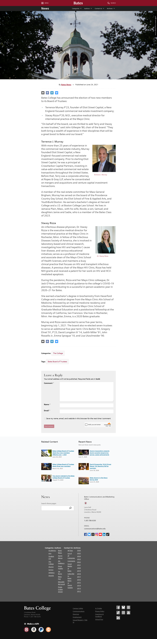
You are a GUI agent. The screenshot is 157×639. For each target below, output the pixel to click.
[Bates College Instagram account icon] (123, 612)
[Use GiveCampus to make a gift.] (48, 629)
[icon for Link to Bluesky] (89, 534)
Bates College (37, 608)
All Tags (70, 550)
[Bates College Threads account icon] (128, 607)
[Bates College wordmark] (78, 3)
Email (47, 410)
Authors (87, 8)
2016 (79, 580)
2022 (79, 562)
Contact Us (98, 8)
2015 (79, 583)
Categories (75, 8)
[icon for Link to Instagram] (96, 534)
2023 (79, 559)
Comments (71, 561)
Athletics (52, 573)
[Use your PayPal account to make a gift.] (41, 629)
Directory (76, 614)
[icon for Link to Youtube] (100, 534)
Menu (47, 3)
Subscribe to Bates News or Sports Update (71, 581)
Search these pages (48, 503)
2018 (79, 574)
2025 (79, 553)
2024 (79, 556)
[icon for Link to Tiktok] (107, 534)
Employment (77, 617)
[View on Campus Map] (85, 503)
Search (113, 3)
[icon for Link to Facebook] (85, 534)
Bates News (66, 84)
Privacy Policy (99, 611)
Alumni (51, 567)
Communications (78, 611)
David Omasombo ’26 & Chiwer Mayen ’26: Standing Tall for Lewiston (100, 466)
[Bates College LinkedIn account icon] (118, 618)
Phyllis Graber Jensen (60, 589)
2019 (79, 571)
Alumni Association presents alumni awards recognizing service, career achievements (99, 453)
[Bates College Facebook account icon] (118, 607)
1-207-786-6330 (90, 520)
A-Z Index (98, 608)
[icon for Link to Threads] (92, 534)
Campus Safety (78, 608)
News (45, 8)
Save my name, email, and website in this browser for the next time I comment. (78, 418)
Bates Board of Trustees (57, 361)
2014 (79, 585)
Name (47, 404)
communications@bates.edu (95, 529)
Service (51, 570)
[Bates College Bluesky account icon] (123, 607)
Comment (49, 383)
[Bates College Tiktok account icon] (118, 612)
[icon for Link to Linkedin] (104, 534)
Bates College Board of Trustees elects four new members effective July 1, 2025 (63, 453)
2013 (79, 588)
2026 (79, 550)
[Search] (70, 508)
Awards (51, 576)
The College (58, 353)
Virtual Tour (99, 619)
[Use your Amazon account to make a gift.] (33, 629)
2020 (79, 568)
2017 (79, 577)
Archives (109, 8)
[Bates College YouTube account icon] (128, 612)
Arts (50, 553)
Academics (52, 550)
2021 (79, 565)
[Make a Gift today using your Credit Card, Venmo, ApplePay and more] (26, 629)
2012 (79, 591)
